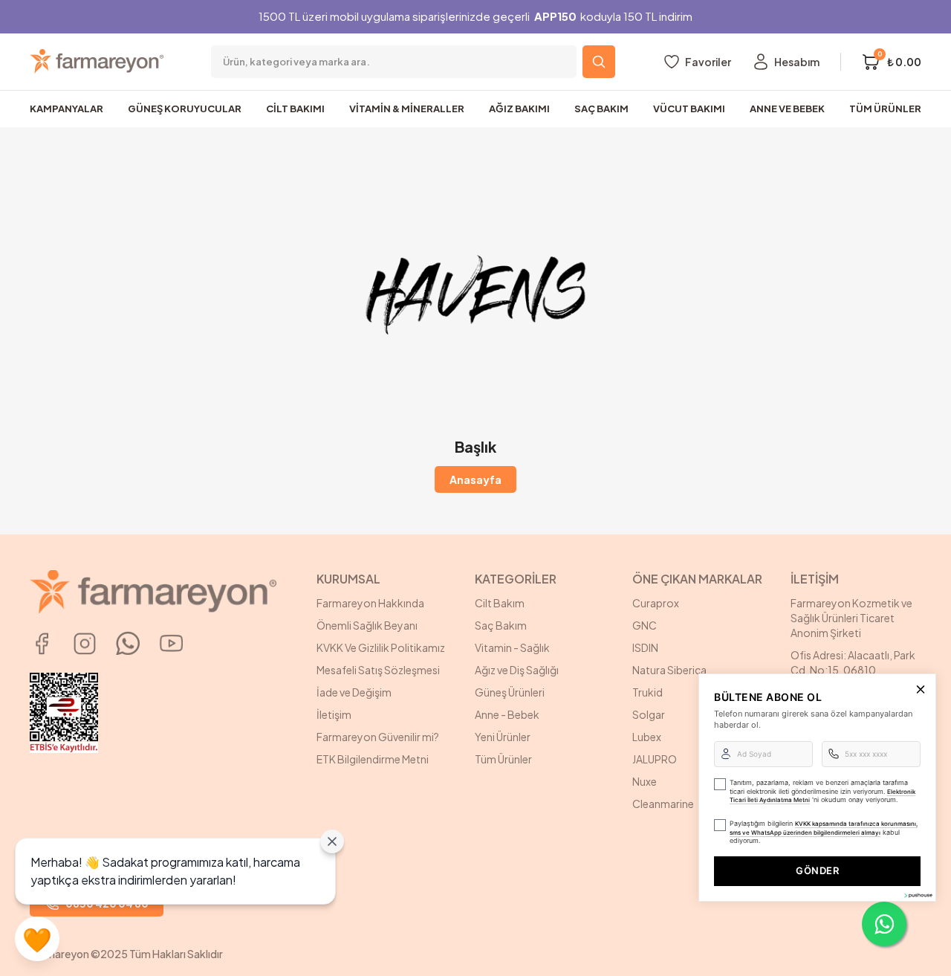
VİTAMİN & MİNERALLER (406, 108)
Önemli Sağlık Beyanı (367, 625)
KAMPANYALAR (66, 108)
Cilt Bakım (500, 603)
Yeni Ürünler (502, 736)
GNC (644, 625)
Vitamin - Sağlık (512, 647)
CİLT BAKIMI (295, 108)
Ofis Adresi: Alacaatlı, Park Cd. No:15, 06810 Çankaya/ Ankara (853, 669)
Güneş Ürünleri (510, 692)
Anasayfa (475, 479)
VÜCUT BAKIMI (689, 108)
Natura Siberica (669, 669)
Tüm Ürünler (503, 759)
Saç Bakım (501, 625)
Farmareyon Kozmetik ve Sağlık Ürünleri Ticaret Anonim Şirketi (851, 617)
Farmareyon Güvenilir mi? (378, 736)
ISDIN (645, 647)
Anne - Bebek (507, 714)
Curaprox (655, 603)
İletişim (334, 714)
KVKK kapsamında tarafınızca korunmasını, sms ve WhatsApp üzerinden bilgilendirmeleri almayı (824, 828)
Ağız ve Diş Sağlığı (517, 669)
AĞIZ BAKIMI (519, 108)
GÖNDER (817, 870)
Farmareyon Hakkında (370, 603)
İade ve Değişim (354, 692)
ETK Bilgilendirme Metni (373, 759)
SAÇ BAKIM (601, 108)
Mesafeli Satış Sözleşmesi (378, 669)
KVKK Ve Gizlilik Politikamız (381, 647)
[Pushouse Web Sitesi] (917, 895)
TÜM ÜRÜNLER (885, 108)
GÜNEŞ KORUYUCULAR (184, 108)
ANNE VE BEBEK (787, 108)
